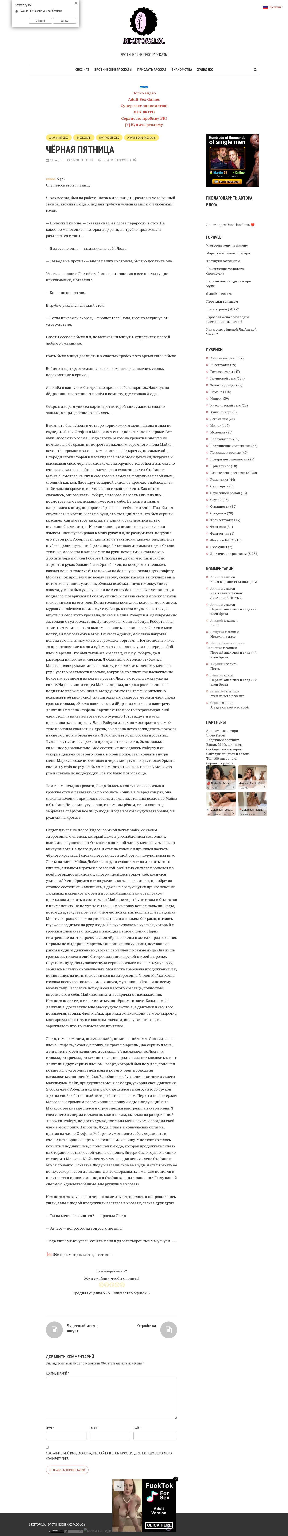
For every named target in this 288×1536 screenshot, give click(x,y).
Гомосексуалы (221, 371)
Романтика (219, 479)
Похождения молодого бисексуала (225, 271)
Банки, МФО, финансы (224, 744)
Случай (216, 499)
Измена (216, 391)
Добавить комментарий (119, 160)
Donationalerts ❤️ (240, 224)
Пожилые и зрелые (225, 452)
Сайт (137, 1428)
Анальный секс (58, 138)
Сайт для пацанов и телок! (227, 753)
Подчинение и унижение (230, 445)
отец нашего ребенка (227, 696)
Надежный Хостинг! (222, 740)
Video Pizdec (216, 735)
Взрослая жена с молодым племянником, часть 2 (227, 319)
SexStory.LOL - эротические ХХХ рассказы (57, 1524)
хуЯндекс (205, 69)
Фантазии (218, 526)
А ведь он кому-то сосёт (230, 707)
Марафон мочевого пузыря (228, 253)
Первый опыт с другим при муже (228, 283)
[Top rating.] (33, 1531)
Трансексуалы (221, 520)
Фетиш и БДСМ (222, 540)
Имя (50, 1428)
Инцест (216, 398)
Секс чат (82, 69)
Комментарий (57, 1373)
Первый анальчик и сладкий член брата (233, 611)
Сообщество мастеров (224, 749)
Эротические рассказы (113, 69)
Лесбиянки (219, 418)
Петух (215, 668)
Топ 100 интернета (221, 758)
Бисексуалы (84, 138)
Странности (219, 506)
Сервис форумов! (220, 763)
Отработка (146, 1325)
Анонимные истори (222, 730)
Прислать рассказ (152, 69)
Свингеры (218, 486)
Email (95, 1428)
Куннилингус (220, 412)
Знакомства (182, 69)
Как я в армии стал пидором (233, 581)
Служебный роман (225, 493)
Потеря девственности (228, 459)
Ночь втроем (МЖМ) (222, 309)
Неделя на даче (223, 636)
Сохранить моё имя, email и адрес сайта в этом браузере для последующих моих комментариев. (109, 1456)
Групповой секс (109, 138)
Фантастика (219, 533)
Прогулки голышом (222, 301)
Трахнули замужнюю (223, 261)
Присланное (220, 466)
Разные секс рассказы (227, 472)
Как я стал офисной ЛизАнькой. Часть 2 (231, 331)
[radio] (101, 1285)
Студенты (218, 513)
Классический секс (225, 405)
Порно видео (144, 92)
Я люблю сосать (219, 293)
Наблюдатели (221, 439)
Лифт (214, 625)
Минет (215, 425)
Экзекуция (218, 547)
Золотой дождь (222, 385)
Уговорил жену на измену (227, 245)
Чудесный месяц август (82, 1328)
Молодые (217, 432)
